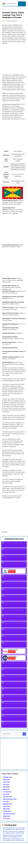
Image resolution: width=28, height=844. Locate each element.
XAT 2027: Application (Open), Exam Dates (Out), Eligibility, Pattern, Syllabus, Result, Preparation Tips (14, 828)
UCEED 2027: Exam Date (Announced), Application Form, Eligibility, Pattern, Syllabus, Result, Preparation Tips (13, 835)
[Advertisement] (14, 60)
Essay (5, 532)
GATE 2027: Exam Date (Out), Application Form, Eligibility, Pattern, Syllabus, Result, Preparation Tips (13, 832)
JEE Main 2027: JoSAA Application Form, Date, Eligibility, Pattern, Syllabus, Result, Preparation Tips (13, 839)
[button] (20, 4)
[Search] (24, 734)
